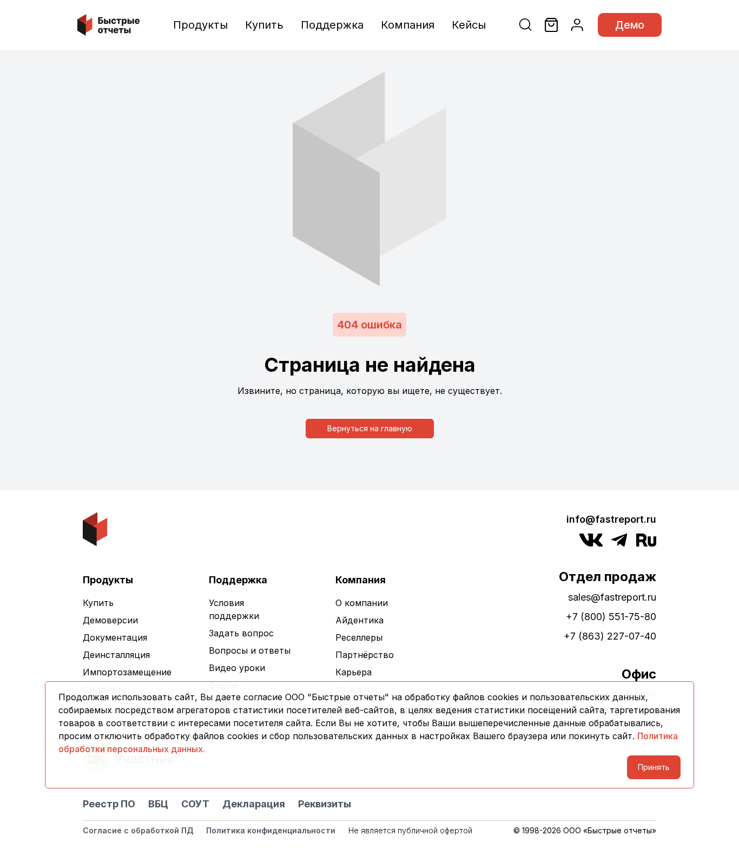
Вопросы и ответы (250, 650)
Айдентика (359, 620)
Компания (407, 24)
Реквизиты (324, 804)
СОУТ (195, 804)
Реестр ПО (109, 804)
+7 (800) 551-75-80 (611, 616)
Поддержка (332, 24)
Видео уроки (237, 667)
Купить (264, 24)
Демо (629, 24)
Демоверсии (110, 620)
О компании (361, 602)
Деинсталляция (116, 654)
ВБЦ (158, 804)
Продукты (200, 24)
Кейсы (469, 24)
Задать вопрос (241, 633)
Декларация (253, 804)
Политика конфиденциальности (270, 830)
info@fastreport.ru (611, 519)
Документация (115, 637)
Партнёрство (364, 654)
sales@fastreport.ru (612, 597)
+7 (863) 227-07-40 (610, 636)
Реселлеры (358, 637)
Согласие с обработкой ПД (138, 830)
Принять (654, 767)
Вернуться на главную (369, 428)
